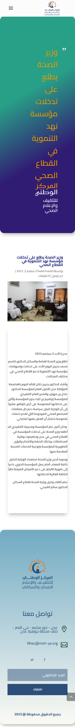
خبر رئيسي (57, 275)
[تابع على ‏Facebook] (44, 659)
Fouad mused (44, 271)
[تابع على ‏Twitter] (32, 659)
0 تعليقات (44, 275)
